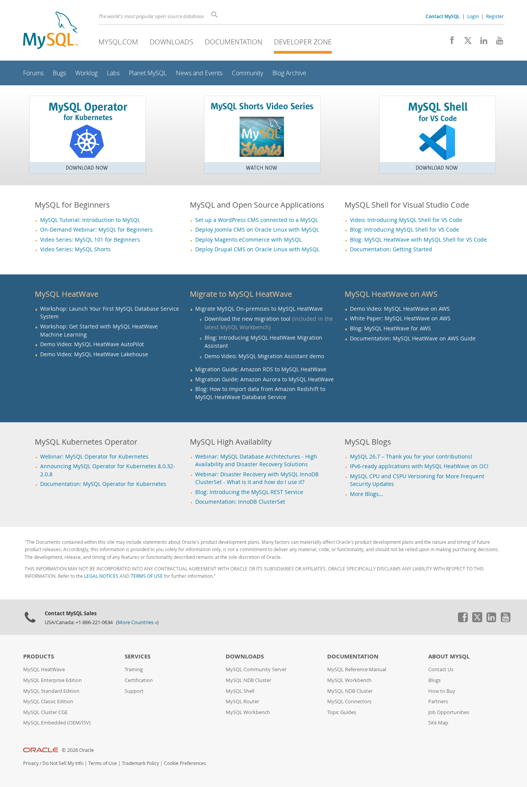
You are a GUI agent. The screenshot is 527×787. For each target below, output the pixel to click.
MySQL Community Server (256, 669)
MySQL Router (242, 701)
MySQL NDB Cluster (248, 680)
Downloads (171, 41)
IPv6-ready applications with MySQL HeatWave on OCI (419, 466)
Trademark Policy (140, 763)
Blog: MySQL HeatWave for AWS (390, 328)
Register (495, 16)
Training (134, 669)
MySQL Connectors (349, 701)
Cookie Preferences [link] (185, 763)
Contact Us (440, 669)
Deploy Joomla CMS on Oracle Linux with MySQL (257, 229)
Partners (438, 701)
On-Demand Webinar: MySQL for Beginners (96, 229)
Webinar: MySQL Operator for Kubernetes (94, 456)
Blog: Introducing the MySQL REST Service (249, 492)
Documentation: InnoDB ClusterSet (240, 501)
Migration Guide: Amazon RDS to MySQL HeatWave (260, 369)
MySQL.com (118, 41)
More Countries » (137, 622)
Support (134, 691)
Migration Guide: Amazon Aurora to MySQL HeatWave (264, 379)
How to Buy (441, 691)
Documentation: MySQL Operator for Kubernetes (103, 484)
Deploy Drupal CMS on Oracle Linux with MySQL (257, 249)
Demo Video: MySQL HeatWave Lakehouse (94, 354)
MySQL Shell (240, 691)
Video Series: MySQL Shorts (75, 249)
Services (137, 656)
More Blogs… (366, 494)
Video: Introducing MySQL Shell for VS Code (406, 220)
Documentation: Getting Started (391, 249)
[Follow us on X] (465, 42)
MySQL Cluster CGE (45, 712)
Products (38, 656)
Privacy (31, 763)
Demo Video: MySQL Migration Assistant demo (264, 356)
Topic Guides (341, 712)
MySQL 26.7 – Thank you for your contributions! (411, 456)
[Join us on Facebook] (449, 42)
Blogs (434, 680)
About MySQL (449, 656)
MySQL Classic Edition (48, 701)
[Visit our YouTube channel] (497, 42)
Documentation (233, 41)
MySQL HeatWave (44, 669)
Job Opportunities (448, 712)
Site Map (438, 722)
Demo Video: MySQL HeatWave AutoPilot (92, 344)
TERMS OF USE (147, 576)
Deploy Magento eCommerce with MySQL (248, 239)
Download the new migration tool (247, 318)
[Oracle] (40, 750)
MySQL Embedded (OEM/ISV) (57, 722)
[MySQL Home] (50, 31)
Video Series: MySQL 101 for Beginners (90, 239)
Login (473, 16)
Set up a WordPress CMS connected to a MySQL (256, 220)
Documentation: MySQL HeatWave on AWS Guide (413, 338)
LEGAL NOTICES (101, 576)
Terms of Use (102, 763)
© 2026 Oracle (78, 750)
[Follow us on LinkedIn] (481, 42)
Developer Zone (303, 41)
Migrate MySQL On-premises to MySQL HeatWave (259, 308)
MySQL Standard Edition (51, 691)
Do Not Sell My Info (62, 763)
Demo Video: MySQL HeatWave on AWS (400, 308)
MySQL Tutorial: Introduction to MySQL (90, 220)
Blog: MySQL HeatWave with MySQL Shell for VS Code (418, 239)
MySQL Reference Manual (356, 669)
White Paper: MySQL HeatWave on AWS (400, 318)
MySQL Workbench (248, 712)
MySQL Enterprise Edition (52, 680)
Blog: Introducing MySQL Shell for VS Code (404, 229)
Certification (139, 680)
